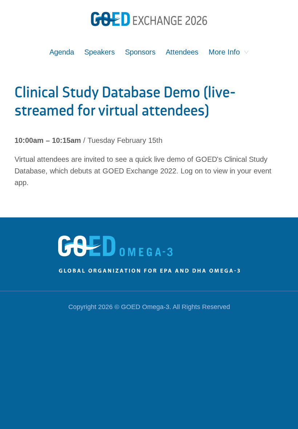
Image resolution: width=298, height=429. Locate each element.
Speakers (99, 52)
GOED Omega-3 (145, 306)
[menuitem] (61, 56)
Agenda (61, 52)
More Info (224, 52)
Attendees (182, 52)
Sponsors (140, 52)
